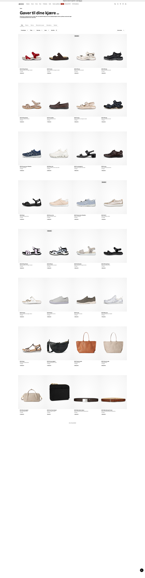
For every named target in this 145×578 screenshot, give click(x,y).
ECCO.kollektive (75, 3)
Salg (62, 3)
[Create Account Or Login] (118, 3)
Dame (32, 3)
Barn (40, 3)
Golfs (50, 3)
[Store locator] (120, 3)
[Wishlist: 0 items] (123, 3)
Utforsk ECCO (68, 3)
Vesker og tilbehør (56, 3)
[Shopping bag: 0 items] (125, 3)
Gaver (21, 8)
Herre (36, 3)
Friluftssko (45, 3)
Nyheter (28, 3)
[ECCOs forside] (21, 4)
